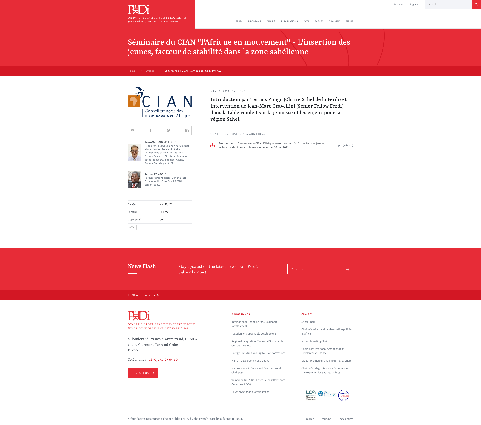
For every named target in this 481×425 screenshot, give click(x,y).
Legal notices (346, 419)
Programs (254, 21)
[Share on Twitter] (168, 130)
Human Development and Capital (250, 361)
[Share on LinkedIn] (187, 130)
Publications (289, 21)
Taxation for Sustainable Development (253, 334)
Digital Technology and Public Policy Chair (326, 361)
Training (334, 21)
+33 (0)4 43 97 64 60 (162, 360)
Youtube (326, 419)
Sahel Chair (308, 322)
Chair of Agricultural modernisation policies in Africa (326, 331)
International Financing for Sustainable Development (254, 324)
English (413, 4)
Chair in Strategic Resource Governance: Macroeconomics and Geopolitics (324, 370)
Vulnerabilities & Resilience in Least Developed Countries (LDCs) (258, 382)
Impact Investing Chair (314, 341)
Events (319, 21)
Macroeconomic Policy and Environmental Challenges (256, 370)
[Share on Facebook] (150, 130)
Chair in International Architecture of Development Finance (322, 351)
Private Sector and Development (250, 392)
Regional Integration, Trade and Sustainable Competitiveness (257, 343)
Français (399, 4)
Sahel (132, 227)
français (310, 419)
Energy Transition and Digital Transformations (258, 353)
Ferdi (239, 21)
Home (131, 71)
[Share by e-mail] (132, 130)
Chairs (271, 21)
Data (306, 21)
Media (349, 21)
